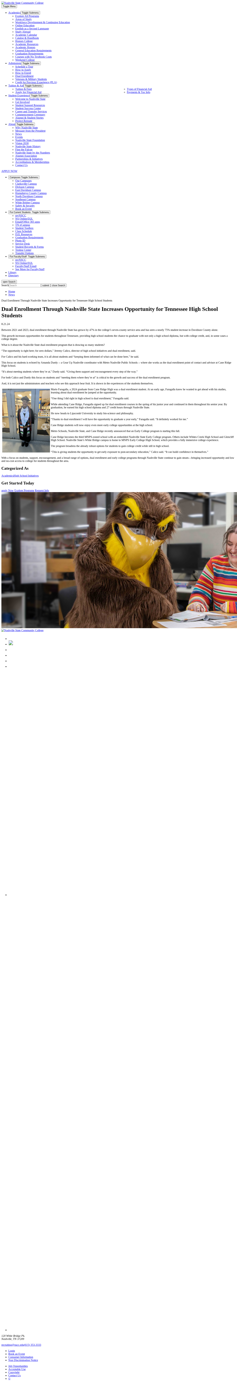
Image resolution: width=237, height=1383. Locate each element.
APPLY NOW (9, 171)
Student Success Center (28, 108)
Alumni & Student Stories (29, 117)
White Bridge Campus (27, 202)
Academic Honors (25, 47)
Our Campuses (23, 180)
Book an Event (23, 208)
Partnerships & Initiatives (29, 158)
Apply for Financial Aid (28, 92)
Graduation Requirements (29, 53)
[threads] (122, 894)
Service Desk (22, 243)
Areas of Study (23, 19)
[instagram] (10, 649)
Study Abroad (23, 31)
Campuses (24, 177)
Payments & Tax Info (138, 92)
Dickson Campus (24, 186)
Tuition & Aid (16, 85)
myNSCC (20, 215)
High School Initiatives (26, 475)
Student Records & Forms (29, 246)
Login (11, 1350)
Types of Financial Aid (139, 89)
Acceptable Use (17, 1369)
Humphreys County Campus (31, 193)
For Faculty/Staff (27, 256)
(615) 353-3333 (32, 1344)
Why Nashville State (26, 127)
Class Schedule (23, 231)
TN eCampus (22, 224)
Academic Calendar (26, 34)
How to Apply (23, 69)
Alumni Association (26, 155)
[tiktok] (10, 666)
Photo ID (20, 240)
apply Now (7, 490)
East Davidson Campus (28, 190)
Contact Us (21, 165)
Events (19, 137)
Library (12, 272)
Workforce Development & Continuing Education (42, 22)
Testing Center (23, 249)
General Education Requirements (33, 50)
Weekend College (25, 59)
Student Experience (19, 95)
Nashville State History (28, 146)
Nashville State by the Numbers (32, 152)
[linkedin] (10, 655)
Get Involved (22, 102)
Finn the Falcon (23, 149)
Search (5, 285)
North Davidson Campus (29, 196)
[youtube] (10, 660)
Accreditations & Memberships (32, 162)
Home (11, 291)
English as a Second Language (32, 28)
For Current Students (29, 212)
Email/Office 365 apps (27, 221)
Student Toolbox (24, 228)
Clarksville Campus (26, 183)
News (18, 133)
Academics (14, 12)
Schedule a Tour (24, 66)
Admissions (14, 63)
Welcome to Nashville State (30, 98)
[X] (10, 644)
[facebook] (10, 638)
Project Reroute (23, 120)
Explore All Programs (27, 16)
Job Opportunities (18, 1366)
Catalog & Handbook (27, 37)
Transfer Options (24, 253)
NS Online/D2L (24, 218)
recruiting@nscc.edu (12, 1344)
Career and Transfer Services (31, 111)
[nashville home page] (22, 630)
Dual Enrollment (24, 76)
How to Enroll (23, 72)
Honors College (24, 41)
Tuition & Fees (23, 89)
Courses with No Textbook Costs (33, 56)
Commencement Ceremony (30, 114)
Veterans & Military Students (31, 79)
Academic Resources (26, 44)
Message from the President (30, 130)
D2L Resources (23, 234)
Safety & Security (25, 205)
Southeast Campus (25, 199)
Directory (13, 275)
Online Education (25, 25)
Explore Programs (24, 490)
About (11, 124)
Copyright (13, 1372)
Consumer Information (20, 1357)
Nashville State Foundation (30, 140)
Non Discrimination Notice (23, 1360)
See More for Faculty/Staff (29, 269)
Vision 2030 (22, 143)
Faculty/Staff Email (25, 266)
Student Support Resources (30, 105)
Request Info (42, 490)
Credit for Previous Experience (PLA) (36, 82)
